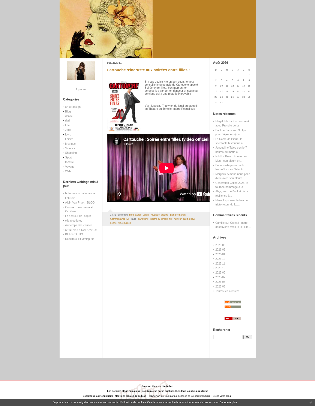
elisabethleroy (73, 220)
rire (170, 218)
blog (228, 396)
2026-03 (220, 245)
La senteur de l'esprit (78, 215)
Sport (68, 157)
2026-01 (220, 254)
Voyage (69, 166)
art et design (73, 106)
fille (119, 223)
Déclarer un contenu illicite (98, 396)
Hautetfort (167, 386)
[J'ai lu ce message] (310, 402)
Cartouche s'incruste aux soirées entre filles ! (148, 70)
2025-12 (220, 258)
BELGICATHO (74, 234)
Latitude (70, 198)
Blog (68, 111)
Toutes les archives (227, 291)
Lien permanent (178, 214)
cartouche (143, 218)
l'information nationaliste (80, 193)
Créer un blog (149, 386)
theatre (69, 162)
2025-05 (220, 286)
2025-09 (220, 272)
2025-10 (220, 268)
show (192, 218)
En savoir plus (228, 402)
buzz (185, 218)
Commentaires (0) (119, 218)
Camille (220, 222)
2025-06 (220, 281)
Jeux (68, 129)
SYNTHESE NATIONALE (81, 229)
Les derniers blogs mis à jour (123, 391)
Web (68, 171)
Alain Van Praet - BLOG (80, 202)
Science (70, 148)
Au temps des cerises (78, 225)
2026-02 (220, 249)
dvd (67, 120)
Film (67, 125)
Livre (68, 134)
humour (178, 218)
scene (113, 223)
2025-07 (220, 277)
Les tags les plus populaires (192, 391)
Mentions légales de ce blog (130, 396)
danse (69, 116)
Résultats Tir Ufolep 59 (79, 238)
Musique (70, 143)
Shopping (71, 152)
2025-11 (220, 263)
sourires (126, 223)
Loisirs (69, 139)
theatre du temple (159, 218)
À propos (81, 89)
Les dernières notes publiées (158, 391)
